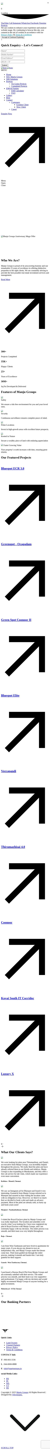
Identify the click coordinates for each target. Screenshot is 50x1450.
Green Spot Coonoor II (16, 619)
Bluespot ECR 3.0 (12, 468)
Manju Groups (22, 1392)
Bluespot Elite (10, 695)
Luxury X (7, 1073)
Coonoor (6, 922)
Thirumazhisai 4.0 (13, 846)
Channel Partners (13, 1345)
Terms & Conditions (23, 35)
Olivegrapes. (17, 1395)
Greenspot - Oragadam (16, 544)
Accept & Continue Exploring (12, 37)
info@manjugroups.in (13, 1368)
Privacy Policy (7, 35)
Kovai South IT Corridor (17, 998)
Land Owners (11, 1343)
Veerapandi (8, 771)
